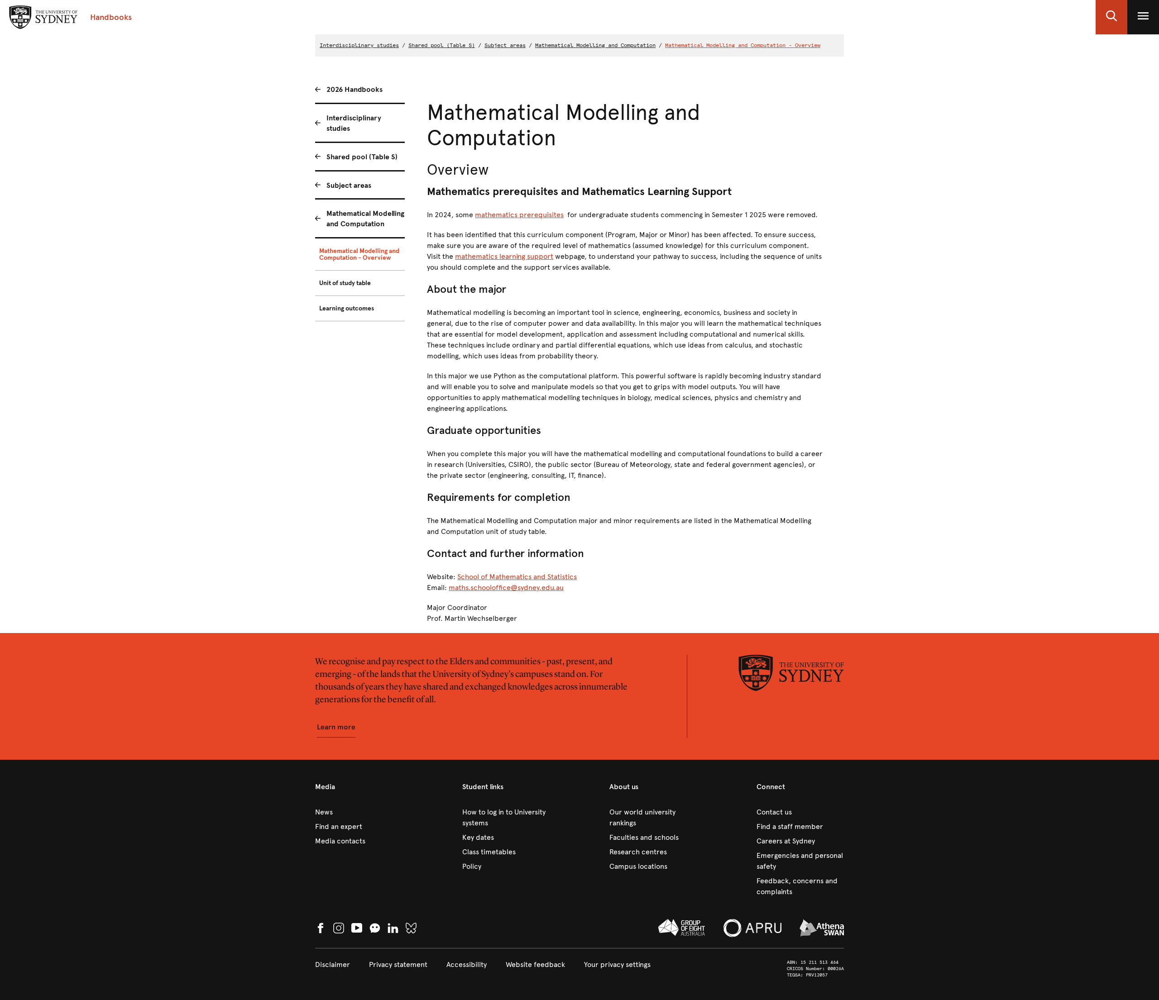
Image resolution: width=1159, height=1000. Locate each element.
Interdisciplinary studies (359, 45)
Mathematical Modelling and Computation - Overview (742, 45)
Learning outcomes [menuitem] (346, 308)
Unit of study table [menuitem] (345, 283)
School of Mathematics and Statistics (517, 576)
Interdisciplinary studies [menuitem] (353, 123)
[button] (1111, 17)
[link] (358, 812)
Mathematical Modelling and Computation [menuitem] (365, 218)
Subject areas (505, 45)
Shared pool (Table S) (441, 45)
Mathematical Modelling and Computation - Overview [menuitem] (359, 254)
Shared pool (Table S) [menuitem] (362, 156)
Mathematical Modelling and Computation (595, 45)
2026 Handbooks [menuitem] (354, 89)
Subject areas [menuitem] (348, 185)
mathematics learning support (504, 256)
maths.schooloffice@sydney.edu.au (506, 587)
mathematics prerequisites (519, 214)
